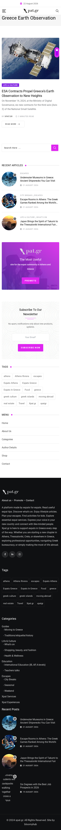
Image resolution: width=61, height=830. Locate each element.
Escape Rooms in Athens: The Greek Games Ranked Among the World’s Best (39, 203)
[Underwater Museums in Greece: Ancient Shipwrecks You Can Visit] (9, 179)
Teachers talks (12, 670)
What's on (9, 644)
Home (5, 423)
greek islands (27, 396)
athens (7, 376)
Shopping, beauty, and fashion (20, 650)
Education (7, 661)
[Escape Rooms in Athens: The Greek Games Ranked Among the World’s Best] (9, 201)
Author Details (9, 447)
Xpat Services (9, 696)
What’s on (41, 217)
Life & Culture (27, 217)
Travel (22, 403)
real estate (9, 403)
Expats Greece (29, 383)
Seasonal (9, 685)
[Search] (57, 10)
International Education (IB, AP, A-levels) (25, 664)
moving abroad (46, 396)
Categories (7, 439)
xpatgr (43, 403)
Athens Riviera (22, 376)
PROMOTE (30, 280)
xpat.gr (9, 116)
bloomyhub (30, 824)
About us (6, 500)
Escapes (24, 173)
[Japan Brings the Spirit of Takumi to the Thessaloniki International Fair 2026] (9, 222)
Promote (18, 500)
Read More (10, 124)
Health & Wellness (13, 655)
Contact (6, 463)
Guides (5, 626)
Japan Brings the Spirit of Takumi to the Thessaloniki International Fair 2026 (39, 224)
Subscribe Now (30, 347)
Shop (4, 455)
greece (37, 389)
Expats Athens (11, 383)
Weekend (9, 690)
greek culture (10, 396)
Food (27, 389)
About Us (6, 431)
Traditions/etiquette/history (18, 635)
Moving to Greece (13, 629)
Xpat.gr (32, 403)
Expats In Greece (12, 389)
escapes (37, 376)
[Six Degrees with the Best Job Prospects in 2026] (9, 787)
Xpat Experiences (11, 702)
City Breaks (26, 195)
